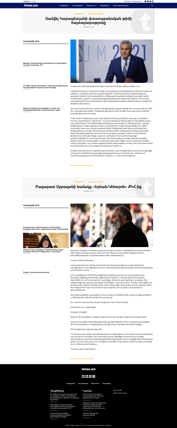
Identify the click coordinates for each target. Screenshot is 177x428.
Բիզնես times (95, 383)
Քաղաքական (64, 5)
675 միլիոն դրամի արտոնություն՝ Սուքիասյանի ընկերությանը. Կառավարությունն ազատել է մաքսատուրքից (45, 86)
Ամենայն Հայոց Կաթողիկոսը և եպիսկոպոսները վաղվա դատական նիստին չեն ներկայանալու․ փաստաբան (43, 250)
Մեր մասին (127, 1)
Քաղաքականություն (95, 13)
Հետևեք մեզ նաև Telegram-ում (81, 165)
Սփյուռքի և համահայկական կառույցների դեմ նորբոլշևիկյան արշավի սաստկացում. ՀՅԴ (45, 64)
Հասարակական (77, 5)
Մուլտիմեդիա (104, 5)
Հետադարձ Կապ (136, 1)
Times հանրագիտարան (120, 5)
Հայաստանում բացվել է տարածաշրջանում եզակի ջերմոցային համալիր (60, 415)
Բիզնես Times (91, 5)
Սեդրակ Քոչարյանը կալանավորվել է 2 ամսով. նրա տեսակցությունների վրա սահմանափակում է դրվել (41, 109)
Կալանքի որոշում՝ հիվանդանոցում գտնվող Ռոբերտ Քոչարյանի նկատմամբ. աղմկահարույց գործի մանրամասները (45, 228)
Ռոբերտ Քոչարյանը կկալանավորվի (36, 272)
